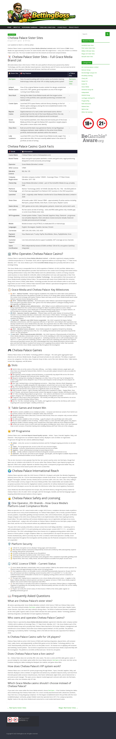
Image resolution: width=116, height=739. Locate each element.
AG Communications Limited (90, 67)
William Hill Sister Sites (88, 51)
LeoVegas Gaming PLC (88, 98)
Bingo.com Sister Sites (88, 54)
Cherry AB (84, 78)
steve (20, 41)
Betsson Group (86, 70)
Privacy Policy (74, 27)
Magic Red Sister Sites (68, 708)
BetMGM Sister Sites (88, 45)
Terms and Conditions (47, 27)
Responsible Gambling (29, 27)
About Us (16, 27)
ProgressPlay (85, 101)
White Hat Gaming (87, 112)
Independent (85, 92)
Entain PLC (85, 81)
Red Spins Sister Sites (72, 81)
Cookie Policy (62, 27)
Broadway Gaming (87, 75)
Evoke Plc (84, 84)
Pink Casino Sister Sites (88, 48)
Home (9, 27)
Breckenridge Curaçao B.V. (89, 73)
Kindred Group (86, 95)
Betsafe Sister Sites (87, 56)
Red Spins (12, 79)
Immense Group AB (87, 89)
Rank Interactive (86, 103)
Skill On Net (85, 109)
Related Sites (85, 106)
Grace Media (12, 34)
